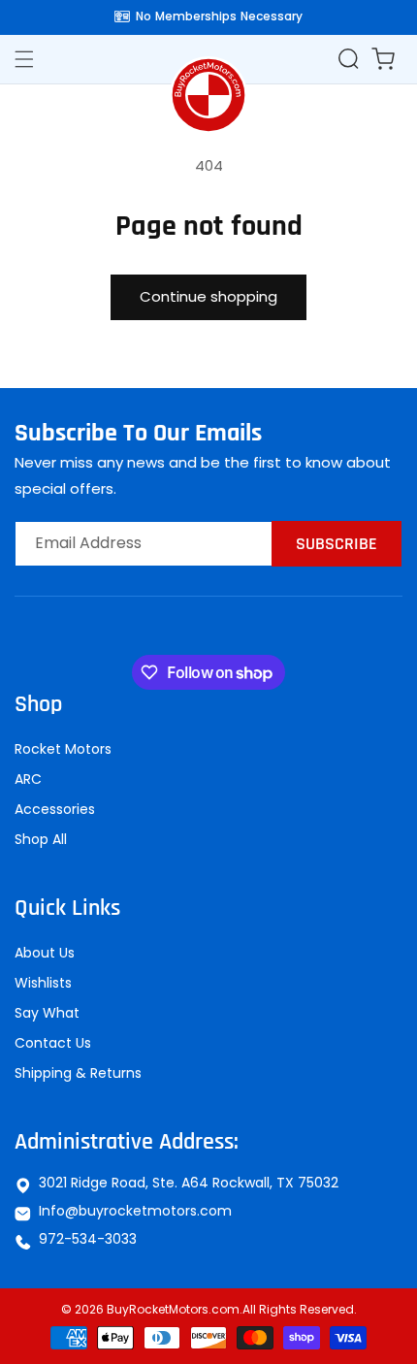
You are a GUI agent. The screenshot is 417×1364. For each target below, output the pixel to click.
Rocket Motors (63, 749)
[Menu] (34, 59)
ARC (28, 779)
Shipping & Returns (78, 1073)
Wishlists (43, 982)
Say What (47, 1013)
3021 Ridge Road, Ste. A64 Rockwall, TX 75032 (188, 1182)
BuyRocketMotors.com (173, 1309)
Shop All (41, 839)
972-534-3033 (88, 1239)
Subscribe (336, 544)
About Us (45, 952)
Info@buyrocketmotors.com (135, 1210)
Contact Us (53, 1043)
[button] (348, 58)
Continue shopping (208, 296)
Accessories (55, 809)
